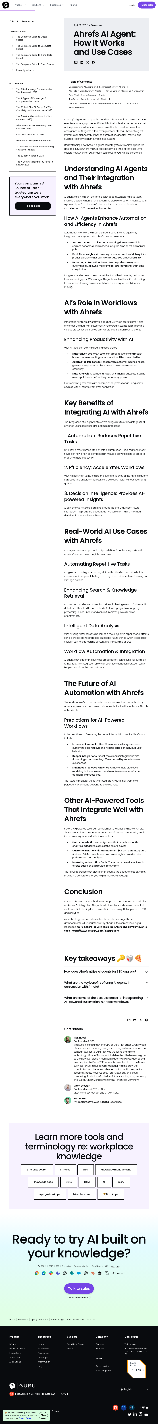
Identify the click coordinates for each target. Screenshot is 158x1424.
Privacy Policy (25, 1418)
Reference (23, 1319)
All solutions (15, 1361)
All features (14, 1357)
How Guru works (17, 1348)
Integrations (15, 1353)
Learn (41, 1344)
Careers (100, 1344)
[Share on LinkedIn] (81, 62)
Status (70, 1348)
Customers (43, 1348)
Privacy (55, 1411)
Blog (40, 1366)
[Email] (76, 62)
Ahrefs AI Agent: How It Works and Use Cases (73, 1319)
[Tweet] (87, 62)
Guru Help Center (75, 1344)
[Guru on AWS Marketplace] (136, 1369)
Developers (44, 1357)
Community (44, 1361)
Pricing (73, 5)
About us (100, 1348)
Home (12, 1319)
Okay (43, 1415)
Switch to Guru (103, 1366)
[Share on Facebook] (93, 62)
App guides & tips (39, 1319)
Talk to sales (146, 5)
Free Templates (103, 1370)
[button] (20, 5)
